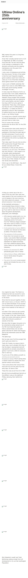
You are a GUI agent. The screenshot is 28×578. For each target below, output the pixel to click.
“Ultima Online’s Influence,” (16, 130)
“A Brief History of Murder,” (12, 302)
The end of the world (10, 260)
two (25, 216)
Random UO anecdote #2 (11, 249)
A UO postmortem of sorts (12, 228)
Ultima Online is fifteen (10, 254)
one (22, 216)
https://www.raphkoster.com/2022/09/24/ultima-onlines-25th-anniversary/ (21, 23)
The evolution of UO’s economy (13, 234)
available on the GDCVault (10, 149)
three (8, 218)
